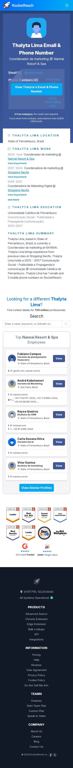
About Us (36, 731)
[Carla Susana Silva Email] (12, 442)
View (59, 358)
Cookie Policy (36, 680)
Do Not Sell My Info (36, 685)
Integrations (36, 639)
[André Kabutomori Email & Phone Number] (12, 384)
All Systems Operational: (35, 597)
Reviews (36, 665)
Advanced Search (36, 614)
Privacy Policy (36, 675)
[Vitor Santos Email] (12, 466)
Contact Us (36, 746)
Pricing (36, 654)
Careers (36, 736)
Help (36, 659)
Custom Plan (36, 711)
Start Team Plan (36, 705)
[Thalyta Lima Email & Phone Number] (36, 28)
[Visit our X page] (55, 755)
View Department (17, 163)
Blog (36, 741)
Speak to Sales (36, 716)
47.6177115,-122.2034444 (38, 591)
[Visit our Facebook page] (50, 755)
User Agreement (36, 670)
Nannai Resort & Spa (21, 158)
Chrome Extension (36, 619)
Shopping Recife (18, 172)
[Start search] (66, 323)
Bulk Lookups (36, 629)
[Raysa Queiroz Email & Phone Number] (12, 415)
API (36, 634)
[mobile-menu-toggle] (67, 5)
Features (36, 700)
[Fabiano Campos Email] (12, 359)
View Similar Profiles (36, 488)
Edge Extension (36, 624)
